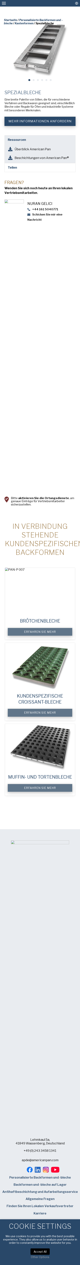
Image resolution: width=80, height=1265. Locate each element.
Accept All (40, 1251)
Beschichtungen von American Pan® (42, 158)
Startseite (10, 20)
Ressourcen (17, 140)
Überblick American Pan (33, 149)
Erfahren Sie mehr (40, 631)
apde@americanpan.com (40, 1160)
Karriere (40, 1213)
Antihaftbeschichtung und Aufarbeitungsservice (40, 1192)
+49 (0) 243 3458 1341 (40, 1151)
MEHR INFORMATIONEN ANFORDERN (40, 121)
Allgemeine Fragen (40, 1199)
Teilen (12, 167)
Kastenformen (24, 23)
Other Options (40, 1257)
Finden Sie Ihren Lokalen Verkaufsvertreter (40, 1206)
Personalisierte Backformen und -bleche (40, 1177)
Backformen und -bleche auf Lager (40, 1184)
